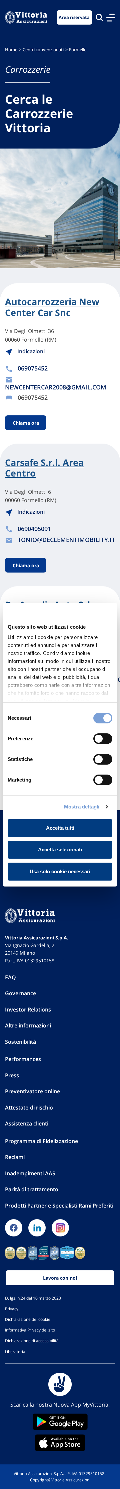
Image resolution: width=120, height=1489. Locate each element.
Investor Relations (28, 1009)
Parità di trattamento (31, 1189)
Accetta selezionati (60, 849)
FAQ (10, 977)
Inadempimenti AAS (30, 1173)
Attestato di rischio (29, 1107)
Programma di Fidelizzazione (41, 1141)
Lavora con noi (60, 1278)
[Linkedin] (37, 1227)
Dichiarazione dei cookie (27, 1319)
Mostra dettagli (82, 806)
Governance (20, 993)
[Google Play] (60, 1422)
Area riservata (74, 17)
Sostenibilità (20, 1041)
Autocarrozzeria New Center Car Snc (52, 307)
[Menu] (110, 17)
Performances (23, 1059)
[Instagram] (60, 1227)
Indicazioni (30, 351)
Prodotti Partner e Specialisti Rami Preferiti (59, 1205)
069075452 (33, 368)
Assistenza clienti (26, 1123)
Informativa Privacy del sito (30, 1329)
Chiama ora (26, 423)
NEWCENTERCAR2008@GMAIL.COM (55, 387)
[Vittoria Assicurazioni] (26, 17)
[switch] (102, 738)
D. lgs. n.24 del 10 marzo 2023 (33, 1298)
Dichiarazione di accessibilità (32, 1340)
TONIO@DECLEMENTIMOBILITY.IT (66, 540)
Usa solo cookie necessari (60, 871)
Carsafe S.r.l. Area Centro (44, 468)
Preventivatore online (32, 1091)
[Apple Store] (60, 1443)
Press (12, 1075)
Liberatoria (15, 1351)
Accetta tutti (60, 828)
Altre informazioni (28, 1025)
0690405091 (34, 529)
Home (11, 50)
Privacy (11, 1308)
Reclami (15, 1157)
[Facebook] (13, 1227)
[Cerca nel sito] (99, 17)
